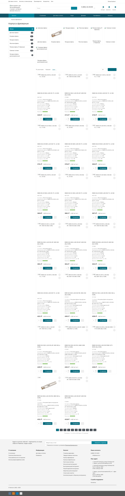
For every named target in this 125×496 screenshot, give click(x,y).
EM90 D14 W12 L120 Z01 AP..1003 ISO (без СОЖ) (48, 243)
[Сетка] (109, 69)
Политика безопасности (15, 455)
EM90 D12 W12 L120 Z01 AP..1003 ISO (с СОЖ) (48, 346)
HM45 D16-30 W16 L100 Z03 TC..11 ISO (103, 144)
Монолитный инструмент (70, 464)
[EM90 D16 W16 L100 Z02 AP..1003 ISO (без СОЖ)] (76, 231)
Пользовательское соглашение (17, 457)
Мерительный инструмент (70, 471)
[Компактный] (115, 69)
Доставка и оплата (13, 1)
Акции (72, 15)
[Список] (112, 69)
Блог (52, 1)
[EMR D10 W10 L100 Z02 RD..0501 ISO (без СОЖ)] (76, 282)
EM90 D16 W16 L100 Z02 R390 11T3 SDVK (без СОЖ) (102, 346)
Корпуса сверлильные (69, 460)
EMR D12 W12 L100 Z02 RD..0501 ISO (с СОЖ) (103, 293)
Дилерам (83, 15)
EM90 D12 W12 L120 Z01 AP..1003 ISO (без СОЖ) (75, 94)
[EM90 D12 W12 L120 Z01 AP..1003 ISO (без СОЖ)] (76, 82)
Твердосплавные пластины (70, 455)
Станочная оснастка (68, 473)
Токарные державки (68, 453)
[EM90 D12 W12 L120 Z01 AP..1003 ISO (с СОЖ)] (48, 334)
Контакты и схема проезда (25, 1)
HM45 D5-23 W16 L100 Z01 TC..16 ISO (48, 193)
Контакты (110, 15)
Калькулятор (46, 1)
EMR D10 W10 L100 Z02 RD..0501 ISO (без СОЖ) (75, 293)
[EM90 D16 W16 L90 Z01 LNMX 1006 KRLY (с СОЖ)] (76, 334)
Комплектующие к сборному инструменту (74, 475)
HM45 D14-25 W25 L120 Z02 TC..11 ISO (48, 144)
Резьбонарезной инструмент (71, 468)
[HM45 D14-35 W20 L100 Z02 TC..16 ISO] (103, 182)
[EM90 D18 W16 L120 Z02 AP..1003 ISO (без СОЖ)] (76, 385)
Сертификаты (96, 15)
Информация (40, 450)
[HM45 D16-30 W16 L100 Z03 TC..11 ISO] (103, 133)
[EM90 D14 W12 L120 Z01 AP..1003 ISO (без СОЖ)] (48, 231)
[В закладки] (59, 75)
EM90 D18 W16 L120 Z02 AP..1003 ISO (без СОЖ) (75, 396)
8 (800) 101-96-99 (87, 7)
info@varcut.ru (96, 455)
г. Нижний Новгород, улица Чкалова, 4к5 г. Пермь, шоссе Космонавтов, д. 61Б (103, 462)
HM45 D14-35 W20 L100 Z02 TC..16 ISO (103, 193)
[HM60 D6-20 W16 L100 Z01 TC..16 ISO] (48, 82)
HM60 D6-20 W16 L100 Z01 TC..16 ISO (48, 93)
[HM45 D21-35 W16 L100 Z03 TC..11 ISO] (48, 282)
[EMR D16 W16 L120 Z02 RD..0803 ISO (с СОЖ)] (48, 385)
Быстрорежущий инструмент (71, 466)
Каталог (65, 450)
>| (95, 430)
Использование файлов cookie (17, 460)
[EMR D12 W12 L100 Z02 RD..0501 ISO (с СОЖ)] (103, 282)
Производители (37, 1)
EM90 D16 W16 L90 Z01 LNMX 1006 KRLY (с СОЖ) (75, 346)
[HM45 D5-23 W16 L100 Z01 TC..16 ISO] (48, 182)
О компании (43, 15)
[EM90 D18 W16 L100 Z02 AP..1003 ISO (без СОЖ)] (103, 231)
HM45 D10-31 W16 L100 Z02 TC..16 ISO (76, 193)
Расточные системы (68, 462)
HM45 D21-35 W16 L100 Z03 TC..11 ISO (48, 293)
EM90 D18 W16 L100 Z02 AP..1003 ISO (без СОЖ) (103, 243)
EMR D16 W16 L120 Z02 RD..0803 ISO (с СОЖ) (48, 396)
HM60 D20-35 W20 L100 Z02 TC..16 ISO (76, 144)
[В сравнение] (59, 78)
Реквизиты (39, 455)
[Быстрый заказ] (55, 119)
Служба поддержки (97, 479)
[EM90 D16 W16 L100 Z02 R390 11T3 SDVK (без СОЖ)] (103, 334)
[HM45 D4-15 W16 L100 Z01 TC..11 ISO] (103, 82)
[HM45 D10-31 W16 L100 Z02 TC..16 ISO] (76, 182)
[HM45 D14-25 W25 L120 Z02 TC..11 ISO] (48, 133)
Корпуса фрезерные (68, 457)
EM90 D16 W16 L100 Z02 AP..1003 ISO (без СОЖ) (75, 243)
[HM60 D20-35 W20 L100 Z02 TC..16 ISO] (76, 133)
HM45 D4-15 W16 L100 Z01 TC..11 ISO (103, 93)
